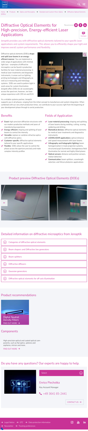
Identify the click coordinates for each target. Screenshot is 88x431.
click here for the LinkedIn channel (84, 422)
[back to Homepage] (4, 4)
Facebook (80, 25)
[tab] (44, 242)
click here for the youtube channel (72, 422)
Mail (76, 25)
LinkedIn (85, 25)
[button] (4, 203)
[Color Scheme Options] (2, 428)
